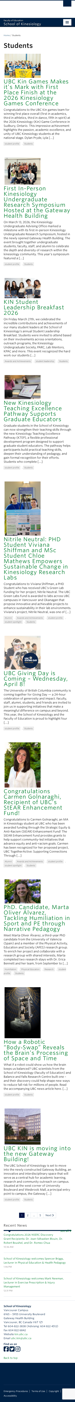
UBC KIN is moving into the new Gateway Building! (37, 1153)
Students (28, 143)
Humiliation (10, 969)
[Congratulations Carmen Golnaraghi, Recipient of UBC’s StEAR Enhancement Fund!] (23, 764)
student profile (12, 143)
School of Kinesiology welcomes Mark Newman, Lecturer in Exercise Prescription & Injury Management (34, 1282)
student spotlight (13, 622)
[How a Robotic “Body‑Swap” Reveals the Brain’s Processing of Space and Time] (23, 1012)
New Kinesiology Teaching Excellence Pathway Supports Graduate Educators (33, 411)
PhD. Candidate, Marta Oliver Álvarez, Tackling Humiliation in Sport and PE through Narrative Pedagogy (37, 918)
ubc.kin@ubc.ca (21, 1338)
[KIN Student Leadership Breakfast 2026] (23, 287)
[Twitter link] (12, 1350)
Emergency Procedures (16, 1391)
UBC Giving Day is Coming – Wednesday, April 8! (36, 678)
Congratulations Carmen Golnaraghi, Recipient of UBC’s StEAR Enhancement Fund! (33, 802)
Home (7, 35)
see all (65, 1231)
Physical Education (30, 969)
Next (49, 1215)
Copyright (54, 1391)
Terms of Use (38, 1391)
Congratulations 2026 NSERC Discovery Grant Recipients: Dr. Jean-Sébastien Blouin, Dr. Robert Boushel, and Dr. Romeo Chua (33, 1238)
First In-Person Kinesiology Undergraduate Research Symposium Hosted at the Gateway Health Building (37, 202)
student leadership (45, 361)
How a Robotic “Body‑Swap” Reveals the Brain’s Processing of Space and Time (36, 1050)
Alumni (8, 618)
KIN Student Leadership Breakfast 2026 (34, 307)
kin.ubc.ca (21, 1334)
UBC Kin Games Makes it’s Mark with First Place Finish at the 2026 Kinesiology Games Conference (36, 92)
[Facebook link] (6, 1350)
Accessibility (10, 1396)
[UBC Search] (67, 5)
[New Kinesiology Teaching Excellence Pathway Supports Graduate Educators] (23, 386)
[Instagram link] (17, 1350)
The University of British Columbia (27, 7)
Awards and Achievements (18, 361)
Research (49, 969)
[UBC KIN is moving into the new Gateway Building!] (23, 1126)
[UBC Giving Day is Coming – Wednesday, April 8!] (23, 652)
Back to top (11, 1357)
